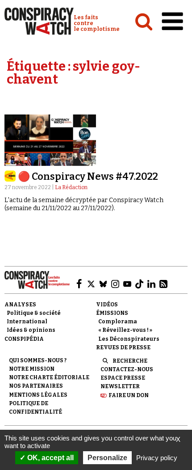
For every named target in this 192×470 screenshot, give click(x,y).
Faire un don (129, 395)
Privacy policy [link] (156, 458)
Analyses (20, 304)
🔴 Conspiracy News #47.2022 (88, 176)
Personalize (107, 458)
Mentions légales (38, 395)
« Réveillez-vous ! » (125, 330)
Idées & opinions (31, 330)
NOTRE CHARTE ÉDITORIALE (49, 377)
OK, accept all (49, 458)
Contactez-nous (126, 369)
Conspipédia (24, 339)
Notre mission (31, 369)
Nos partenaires (36, 386)
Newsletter (120, 386)
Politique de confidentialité (35, 407)
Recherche (130, 361)
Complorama (117, 321)
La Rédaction (71, 187)
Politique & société (34, 313)
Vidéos (107, 304)
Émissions (112, 313)
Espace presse (122, 378)
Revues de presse (123, 347)
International (27, 321)
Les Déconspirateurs (128, 339)
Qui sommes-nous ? (38, 360)
